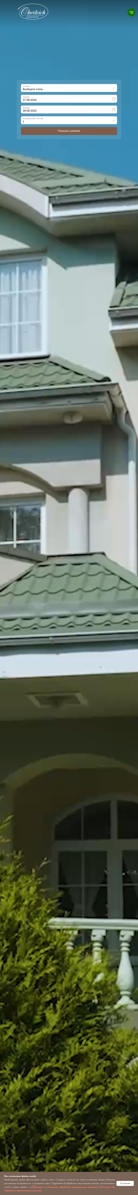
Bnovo (118, 140)
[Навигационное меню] (131, 12)
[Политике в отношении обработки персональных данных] (64, 1187)
